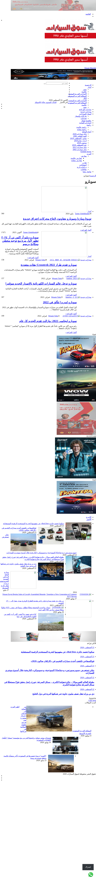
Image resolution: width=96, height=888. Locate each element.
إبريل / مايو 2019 (80, 141)
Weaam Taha (40, 285)
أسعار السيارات (85, 114)
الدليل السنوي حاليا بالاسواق (57, 102)
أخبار (89, 87)
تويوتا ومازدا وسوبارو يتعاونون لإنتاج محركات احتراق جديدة (57, 244)
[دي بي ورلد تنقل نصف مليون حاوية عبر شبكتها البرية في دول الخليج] (51, 605)
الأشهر (88, 545)
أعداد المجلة (86, 132)
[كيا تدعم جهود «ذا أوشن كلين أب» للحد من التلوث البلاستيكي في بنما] (51, 656)
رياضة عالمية (81, 127)
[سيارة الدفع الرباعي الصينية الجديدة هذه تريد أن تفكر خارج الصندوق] (23, 614)
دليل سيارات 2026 (80, 134)
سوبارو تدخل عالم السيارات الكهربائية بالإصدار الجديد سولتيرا (41, 309)
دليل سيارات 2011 (80, 147)
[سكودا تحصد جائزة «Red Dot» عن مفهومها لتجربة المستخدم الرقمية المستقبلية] (78, 565)
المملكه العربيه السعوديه (77, 96)
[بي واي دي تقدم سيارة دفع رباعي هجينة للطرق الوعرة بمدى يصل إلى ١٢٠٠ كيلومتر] (78, 642)
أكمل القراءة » (85, 256)
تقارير (84, 163)
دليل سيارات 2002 (80, 149)
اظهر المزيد (15, 732)
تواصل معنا (87, 172)
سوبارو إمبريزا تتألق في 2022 (60, 327)
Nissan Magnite (90, 68)
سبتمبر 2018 (82, 143)
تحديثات (84, 118)
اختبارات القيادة (85, 123)
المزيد (89, 154)
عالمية (84, 92)
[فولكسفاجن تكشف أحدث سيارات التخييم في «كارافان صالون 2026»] (51, 569)
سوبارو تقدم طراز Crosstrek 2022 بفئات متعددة (49, 290)
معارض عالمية (76, 158)
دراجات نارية (82, 167)
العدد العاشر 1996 (80, 136)
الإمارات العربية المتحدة (77, 94)
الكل (85, 98)
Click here (92, 726)
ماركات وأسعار (81, 116)
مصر (85, 89)
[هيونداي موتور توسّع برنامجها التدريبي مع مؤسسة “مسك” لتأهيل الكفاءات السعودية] (65, 779)
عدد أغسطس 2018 (79, 145)
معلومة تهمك (86, 121)
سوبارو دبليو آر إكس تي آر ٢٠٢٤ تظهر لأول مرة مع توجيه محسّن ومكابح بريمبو (20, 266)
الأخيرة (88, 543)
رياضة (89, 125)
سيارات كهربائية (85, 109)
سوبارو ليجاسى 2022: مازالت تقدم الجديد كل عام (48, 346)
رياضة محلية (82, 129)
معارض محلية (76, 160)
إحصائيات (83, 165)
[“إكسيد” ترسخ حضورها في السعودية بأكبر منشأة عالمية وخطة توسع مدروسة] (61, 797)
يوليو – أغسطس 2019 (78, 138)
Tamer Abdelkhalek (82, 239)
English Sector (86, 152)
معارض (84, 156)
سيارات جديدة (86, 112)
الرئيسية (88, 85)
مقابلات (84, 169)
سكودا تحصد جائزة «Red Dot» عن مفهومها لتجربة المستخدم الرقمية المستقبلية (33, 549)
